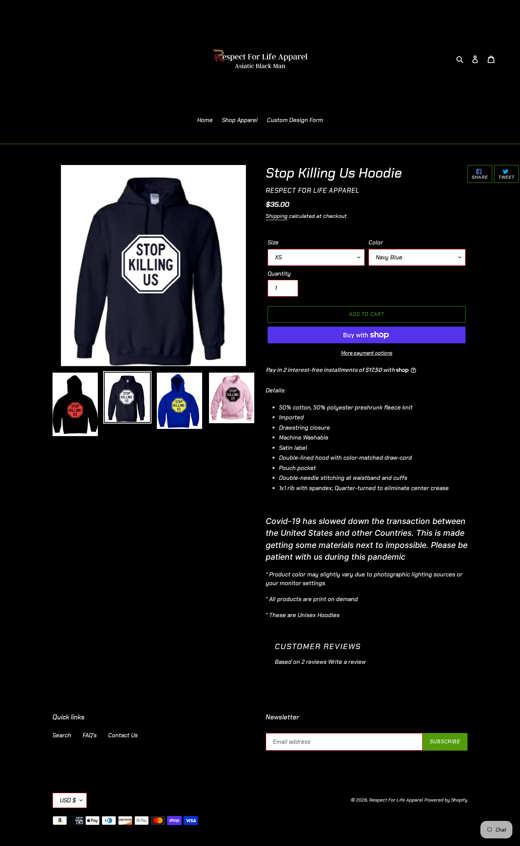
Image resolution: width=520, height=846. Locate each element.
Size (273, 242)
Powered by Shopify (445, 800)
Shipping (276, 216)
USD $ (68, 800)
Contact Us (123, 735)
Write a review (347, 662)
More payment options (366, 353)
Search (62, 735)
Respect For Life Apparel (396, 800)
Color (375, 242)
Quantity (279, 274)
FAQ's (90, 735)
